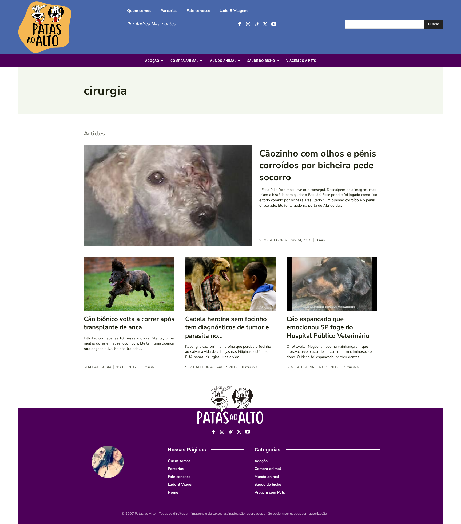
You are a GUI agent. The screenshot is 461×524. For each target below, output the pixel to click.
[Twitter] (265, 24)
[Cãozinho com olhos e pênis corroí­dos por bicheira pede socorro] (168, 195)
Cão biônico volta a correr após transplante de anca (129, 323)
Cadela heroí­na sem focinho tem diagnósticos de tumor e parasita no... (227, 327)
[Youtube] (273, 24)
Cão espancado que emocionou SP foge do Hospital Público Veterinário (328, 327)
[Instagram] (248, 24)
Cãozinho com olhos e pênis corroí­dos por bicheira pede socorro (317, 165)
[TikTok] (256, 24)
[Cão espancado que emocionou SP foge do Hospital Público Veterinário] (332, 284)
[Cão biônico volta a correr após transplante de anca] (129, 284)
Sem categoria (273, 240)
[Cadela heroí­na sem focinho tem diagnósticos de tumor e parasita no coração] (230, 284)
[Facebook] (239, 24)
